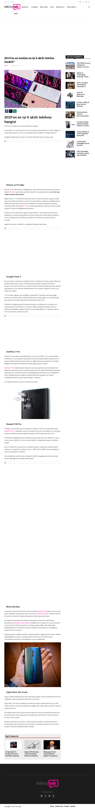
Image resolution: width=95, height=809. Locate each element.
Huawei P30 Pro (9, 431)
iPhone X (12, 192)
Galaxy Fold (41, 611)
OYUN (51, 7)
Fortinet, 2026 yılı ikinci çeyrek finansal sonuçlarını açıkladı (83, 104)
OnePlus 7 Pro (9, 368)
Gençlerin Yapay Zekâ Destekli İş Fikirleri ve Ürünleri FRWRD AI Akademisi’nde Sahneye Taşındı (84, 124)
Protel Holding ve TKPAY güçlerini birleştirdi (83, 133)
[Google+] (49, 795)
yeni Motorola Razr (42, 614)
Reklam (72, 806)
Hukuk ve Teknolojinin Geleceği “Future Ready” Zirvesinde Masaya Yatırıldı (83, 75)
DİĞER (15, 13)
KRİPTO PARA (44, 7)
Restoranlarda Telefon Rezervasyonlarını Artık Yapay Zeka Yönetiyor (83, 114)
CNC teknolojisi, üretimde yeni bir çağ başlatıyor (83, 153)
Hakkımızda (59, 806)
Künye (52, 806)
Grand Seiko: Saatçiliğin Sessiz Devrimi (83, 143)
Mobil (6, 65)
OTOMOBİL (34, 7)
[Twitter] (45, 795)
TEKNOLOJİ (24, 7)
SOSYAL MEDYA (71, 7)
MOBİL (16, 7)
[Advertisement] (47, 36)
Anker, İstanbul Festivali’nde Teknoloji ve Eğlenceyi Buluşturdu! (82, 84)
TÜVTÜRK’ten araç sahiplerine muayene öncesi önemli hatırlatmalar (83, 65)
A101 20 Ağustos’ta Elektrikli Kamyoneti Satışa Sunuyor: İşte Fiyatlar (83, 94)
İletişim (66, 806)
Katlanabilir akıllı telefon (21, 623)
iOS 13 (24, 206)
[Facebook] (41, 795)
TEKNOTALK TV (60, 7)
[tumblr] (53, 795)
